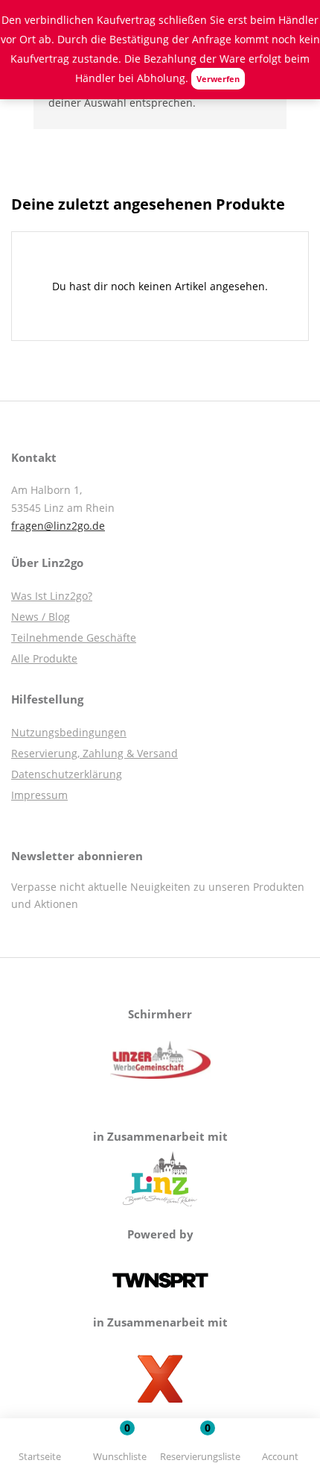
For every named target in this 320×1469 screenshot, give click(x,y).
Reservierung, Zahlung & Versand (94, 753)
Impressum (39, 795)
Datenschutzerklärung (66, 774)
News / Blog (40, 617)
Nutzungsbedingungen (69, 732)
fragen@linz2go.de (58, 526)
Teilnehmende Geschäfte (73, 637)
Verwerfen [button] (218, 78)
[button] (200, 1446)
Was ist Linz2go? (51, 596)
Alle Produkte (44, 658)
